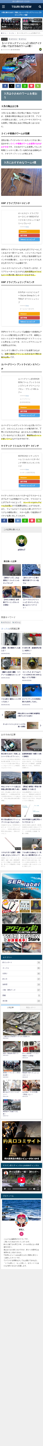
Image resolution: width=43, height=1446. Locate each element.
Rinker (27, 226)
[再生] (5, 1189)
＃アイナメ (14, 39)
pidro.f (21, 549)
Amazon (23, 231)
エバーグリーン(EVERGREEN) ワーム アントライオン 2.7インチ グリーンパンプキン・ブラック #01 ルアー (29, 385)
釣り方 (21, 979)
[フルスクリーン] (38, 1189)
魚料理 (21, 984)
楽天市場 (23, 235)
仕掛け (21, 973)
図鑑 (21, 995)
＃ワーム (23, 39)
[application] (21, 1180)
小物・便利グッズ (21, 990)
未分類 (21, 1001)
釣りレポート (21, 962)
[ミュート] (34, 1189)
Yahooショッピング (27, 239)
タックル (4, 39)
